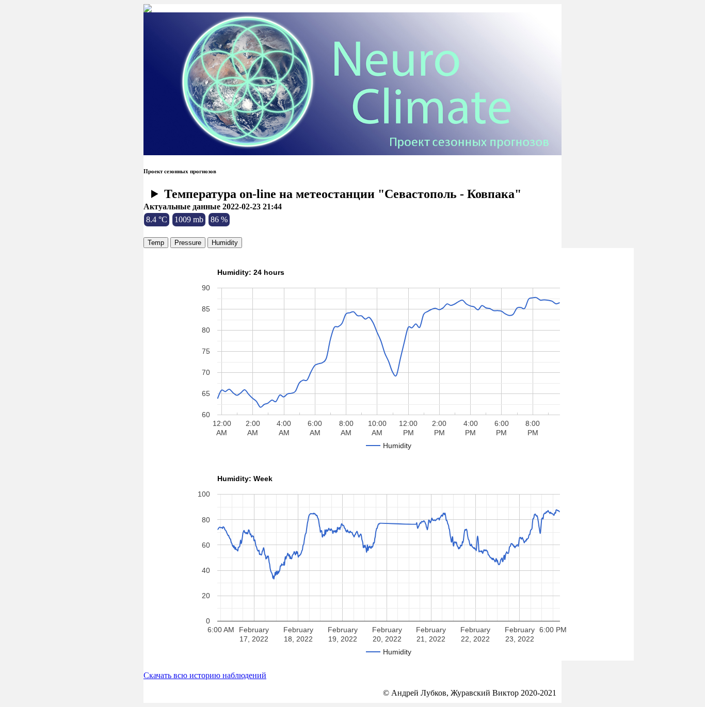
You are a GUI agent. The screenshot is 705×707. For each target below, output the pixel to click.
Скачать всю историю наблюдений (204, 675)
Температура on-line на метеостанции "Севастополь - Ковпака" (342, 194)
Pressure (187, 242)
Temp (156, 242)
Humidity (225, 242)
